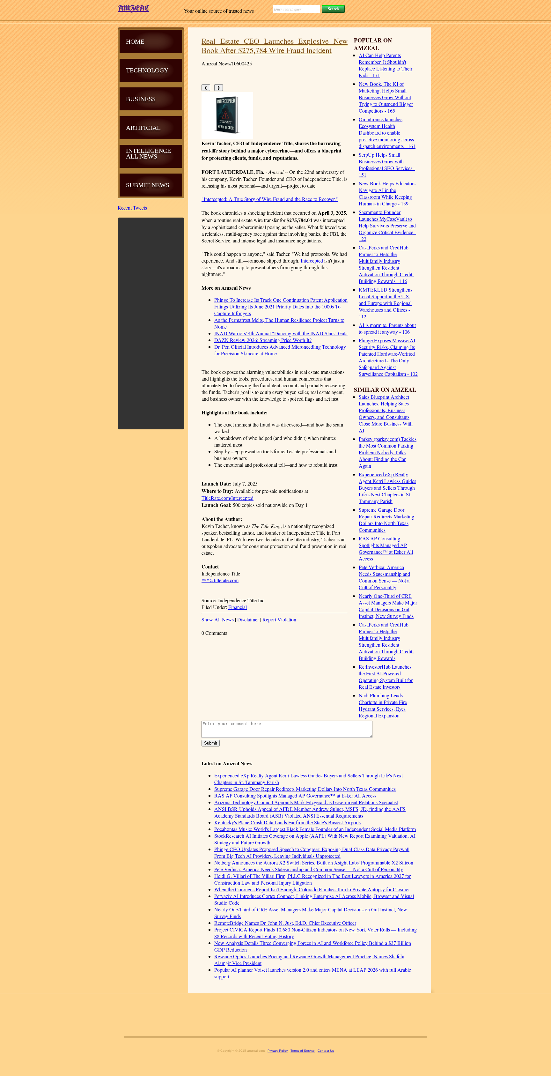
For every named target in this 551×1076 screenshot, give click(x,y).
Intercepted (312, 260)
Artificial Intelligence (148, 139)
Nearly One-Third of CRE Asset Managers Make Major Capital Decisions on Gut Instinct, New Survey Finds (388, 605)
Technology (147, 70)
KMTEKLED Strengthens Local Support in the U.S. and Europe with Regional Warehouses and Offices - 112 (385, 303)
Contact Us (326, 1050)
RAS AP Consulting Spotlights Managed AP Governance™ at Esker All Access (386, 548)
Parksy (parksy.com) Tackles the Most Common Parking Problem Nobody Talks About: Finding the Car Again (387, 452)
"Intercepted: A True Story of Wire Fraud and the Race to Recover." (270, 199)
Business (141, 98)
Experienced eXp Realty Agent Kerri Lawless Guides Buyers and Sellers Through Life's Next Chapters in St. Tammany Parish (387, 487)
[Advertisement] (151, 323)
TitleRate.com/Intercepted (227, 497)
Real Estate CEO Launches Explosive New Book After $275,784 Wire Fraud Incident (275, 45)
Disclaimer (248, 619)
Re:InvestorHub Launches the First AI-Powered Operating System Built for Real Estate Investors (386, 676)
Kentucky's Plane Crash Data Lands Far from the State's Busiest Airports (287, 822)
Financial (237, 607)
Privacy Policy (278, 1050)
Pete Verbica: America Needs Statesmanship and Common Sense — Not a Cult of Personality (384, 577)
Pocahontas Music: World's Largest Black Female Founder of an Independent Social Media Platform (315, 829)
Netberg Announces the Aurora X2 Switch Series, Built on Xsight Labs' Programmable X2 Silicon (313, 862)
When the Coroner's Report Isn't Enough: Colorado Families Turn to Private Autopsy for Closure (311, 889)
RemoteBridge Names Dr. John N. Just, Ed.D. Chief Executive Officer (285, 922)
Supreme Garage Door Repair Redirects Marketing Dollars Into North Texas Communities (386, 519)
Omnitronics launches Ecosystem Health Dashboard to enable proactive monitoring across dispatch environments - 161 (387, 132)
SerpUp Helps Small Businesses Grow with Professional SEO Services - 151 (387, 164)
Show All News (218, 619)
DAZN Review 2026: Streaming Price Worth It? (263, 340)
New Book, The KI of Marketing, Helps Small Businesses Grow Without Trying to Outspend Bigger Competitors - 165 (386, 97)
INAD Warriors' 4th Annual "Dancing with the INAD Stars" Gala (281, 333)
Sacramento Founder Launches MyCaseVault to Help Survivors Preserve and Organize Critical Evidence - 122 (387, 225)
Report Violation (279, 619)
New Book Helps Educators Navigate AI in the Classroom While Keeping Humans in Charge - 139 (387, 193)
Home (135, 41)
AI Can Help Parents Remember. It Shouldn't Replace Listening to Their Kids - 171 (385, 65)
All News (141, 156)
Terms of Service (302, 1050)
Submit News (147, 185)
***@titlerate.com (220, 580)
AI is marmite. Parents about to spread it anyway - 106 (387, 328)
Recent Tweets (132, 207)
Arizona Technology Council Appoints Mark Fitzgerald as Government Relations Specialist (306, 802)
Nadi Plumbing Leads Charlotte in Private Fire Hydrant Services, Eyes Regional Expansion (383, 705)
